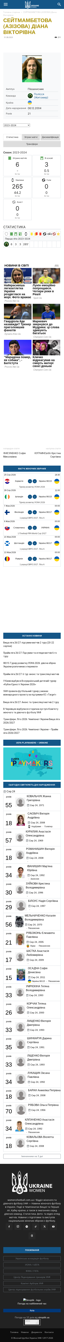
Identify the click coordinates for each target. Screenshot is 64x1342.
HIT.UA (28, 1321)
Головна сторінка (11, 12)
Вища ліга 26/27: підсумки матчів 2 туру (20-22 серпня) (28, 644)
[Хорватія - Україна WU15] (32, 481)
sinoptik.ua (43, 1317)
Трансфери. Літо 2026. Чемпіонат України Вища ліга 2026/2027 (31, 721)
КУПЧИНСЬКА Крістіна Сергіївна (47, 455)
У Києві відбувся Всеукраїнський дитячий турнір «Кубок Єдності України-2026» (29, 683)
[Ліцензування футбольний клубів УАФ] (32, 1289)
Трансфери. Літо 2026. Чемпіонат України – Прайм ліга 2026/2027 (30, 731)
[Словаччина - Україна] (32, 527)
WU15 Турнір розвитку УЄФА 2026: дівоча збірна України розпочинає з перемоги (29, 665)
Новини (25, 1332)
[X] (21, 44)
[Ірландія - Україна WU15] (32, 496)
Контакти (49, 1332)
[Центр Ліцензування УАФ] (32, 1277)
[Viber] (29, 44)
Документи (36, 1332)
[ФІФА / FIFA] (32, 1271)
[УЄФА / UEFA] (32, 1265)
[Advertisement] (32, 408)
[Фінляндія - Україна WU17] (32, 512)
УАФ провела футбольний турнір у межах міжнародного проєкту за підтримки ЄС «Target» (29, 693)
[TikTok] (35, 1226)
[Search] (59, 4)
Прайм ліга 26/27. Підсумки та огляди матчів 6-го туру (30, 655)
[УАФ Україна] (32, 1258)
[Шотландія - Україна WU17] (32, 543)
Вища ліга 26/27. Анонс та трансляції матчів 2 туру (31, 702)
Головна (14, 1332)
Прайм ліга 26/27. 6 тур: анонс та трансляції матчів (31, 674)
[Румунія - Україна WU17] (32, 558)
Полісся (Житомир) (41, 95)
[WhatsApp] (36, 44)
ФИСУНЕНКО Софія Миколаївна (14, 455)
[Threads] (32, 1236)
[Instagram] (18, 1226)
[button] (5, 4)
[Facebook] (6, 44)
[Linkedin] (44, 44)
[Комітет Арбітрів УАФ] (32, 1283)
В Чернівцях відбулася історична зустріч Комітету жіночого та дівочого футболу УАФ (30, 711)
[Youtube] (53, 1226)
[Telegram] (14, 44)
